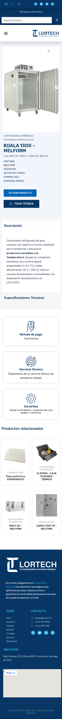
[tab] (31, 226)
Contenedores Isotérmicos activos (19, 139)
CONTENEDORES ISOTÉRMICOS (18, 136)
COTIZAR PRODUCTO (20, 192)
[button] (5, 33)
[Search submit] (56, 20)
